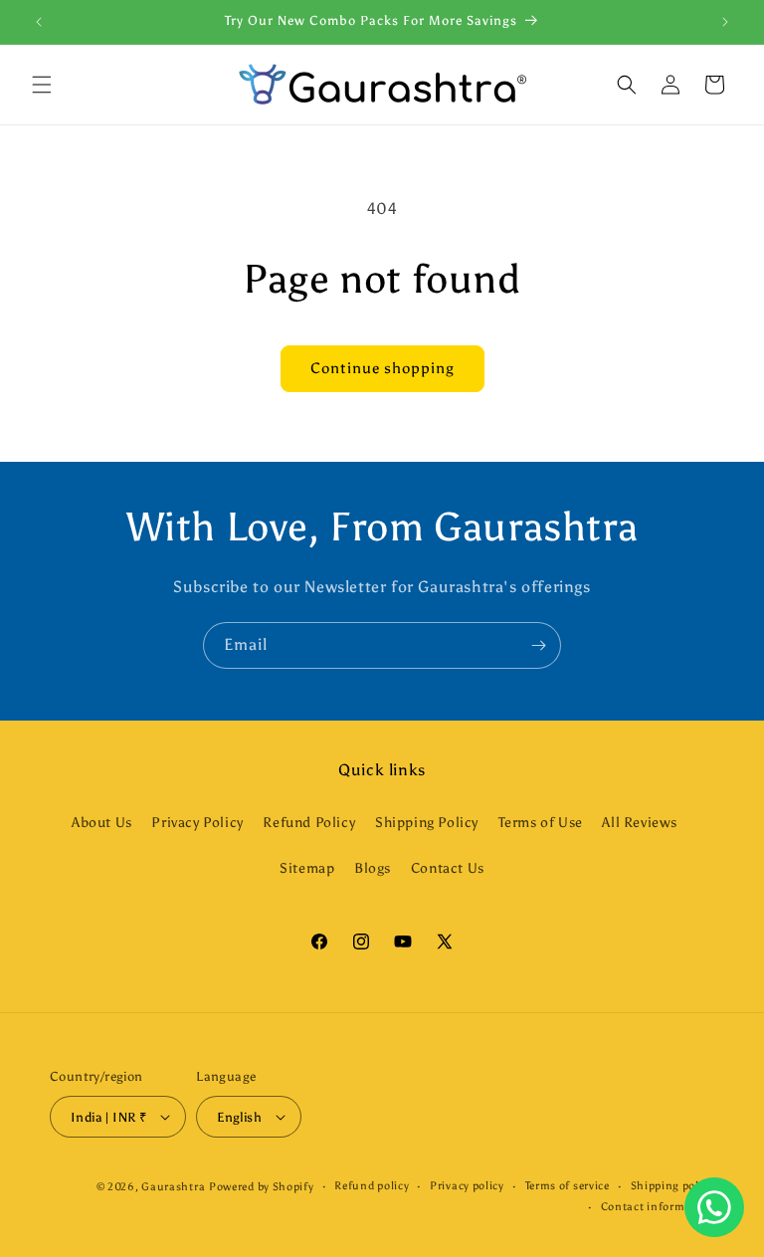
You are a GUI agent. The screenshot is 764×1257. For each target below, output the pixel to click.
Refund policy (371, 1185)
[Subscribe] (538, 645)
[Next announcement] (725, 22)
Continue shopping (382, 368)
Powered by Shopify (261, 1186)
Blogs (372, 868)
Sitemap (307, 868)
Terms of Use (540, 822)
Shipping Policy (426, 822)
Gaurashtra (173, 1186)
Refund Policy (309, 822)
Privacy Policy (197, 822)
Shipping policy (673, 1185)
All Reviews (639, 822)
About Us (102, 822)
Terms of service (567, 1185)
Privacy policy (467, 1185)
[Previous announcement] (39, 22)
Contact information (657, 1206)
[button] (42, 84)
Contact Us (447, 868)
